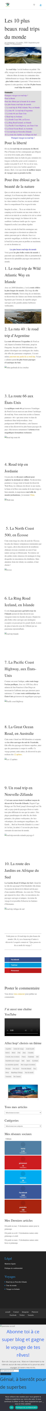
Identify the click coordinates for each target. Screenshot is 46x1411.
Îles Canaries (17, 1076)
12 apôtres (18, 754)
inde (37, 1057)
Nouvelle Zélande (26, 1068)
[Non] (43, 1402)
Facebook (13, 1315)
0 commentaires (16, 44)
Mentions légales (10, 1264)
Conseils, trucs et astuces (12, 1057)
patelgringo (11, 42)
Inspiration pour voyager (12, 1061)
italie (23, 1061)
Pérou (7, 1072)
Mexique (8, 1068)
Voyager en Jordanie (13, 1289)
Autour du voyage (18, 1049)
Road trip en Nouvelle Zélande (16, 1282)
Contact (16, 1312)
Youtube (31, 1315)
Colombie (30, 1053)
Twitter (22, 1315)
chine (24, 1053)
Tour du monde (29, 1072)
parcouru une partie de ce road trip (22, 356)
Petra (32, 495)
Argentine (8, 1049)
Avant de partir (30, 1049)
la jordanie (35, 1061)
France (24, 1057)
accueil (7, 1312)
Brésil (13, 1053)
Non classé (16, 1068)
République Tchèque (17, 1072)
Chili (19, 1053)
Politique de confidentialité (14, 1268)
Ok (11, 1407)
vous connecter (19, 994)
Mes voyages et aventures (28, 1064)
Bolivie (8, 1053)
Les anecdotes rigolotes (12, 1064)
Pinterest (35, 1312)
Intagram (25, 1312)
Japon (28, 1061)
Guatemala (31, 1057)
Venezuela (8, 1076)
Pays (34, 1068)
